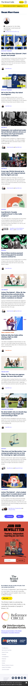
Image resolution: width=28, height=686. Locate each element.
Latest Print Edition (6, 667)
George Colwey (11, 509)
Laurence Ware (19, 229)
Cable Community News (7, 332)
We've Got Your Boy (6, 50)
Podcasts (4, 654)
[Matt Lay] (5, 228)
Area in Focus (5, 652)
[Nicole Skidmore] (3, 228)
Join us (21, 2)
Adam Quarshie (10, 147)
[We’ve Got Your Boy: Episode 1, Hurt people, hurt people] (14, 52)
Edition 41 (4, 127)
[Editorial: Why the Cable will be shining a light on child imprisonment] (14, 334)
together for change (7, 409)
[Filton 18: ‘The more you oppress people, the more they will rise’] (14, 373)
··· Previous (9, 516)
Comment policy (6, 677)
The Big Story (5, 371)
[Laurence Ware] (6, 228)
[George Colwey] (5, 509)
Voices (3, 663)
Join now (5, 598)
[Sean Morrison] (2, 68)
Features (4, 658)
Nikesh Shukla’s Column (7, 665)
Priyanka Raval (18, 508)
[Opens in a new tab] (14, 617)
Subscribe (20, 560)
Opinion (3, 661)
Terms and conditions (5, 681)
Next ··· (20, 516)
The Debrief (4, 289)
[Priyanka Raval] (3, 509)
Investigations (5, 656)
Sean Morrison (8, 68)
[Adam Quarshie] (2, 147)
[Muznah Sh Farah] (3, 468)
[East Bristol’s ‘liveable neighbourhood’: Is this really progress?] (14, 212)
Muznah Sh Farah (18, 468)
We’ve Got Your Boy (6, 650)
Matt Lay (12, 229)
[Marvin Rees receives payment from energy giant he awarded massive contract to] (14, 252)
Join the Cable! (5, 669)
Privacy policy (6, 678)
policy (20, 684)
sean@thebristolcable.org (12, 31)
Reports (3, 209)
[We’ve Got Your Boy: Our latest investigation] (14, 91)
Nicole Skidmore (20, 228)
